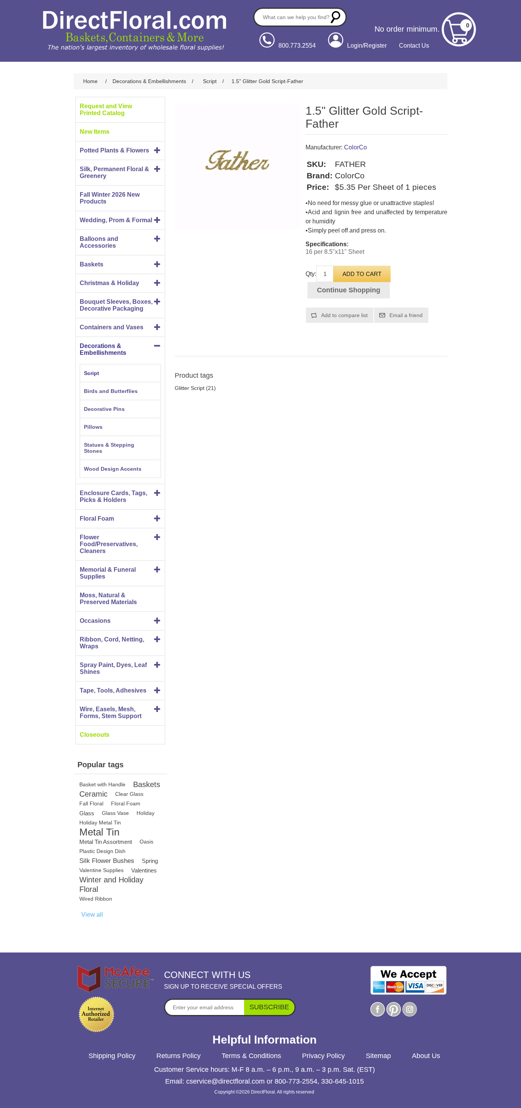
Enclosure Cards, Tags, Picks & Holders (113, 496)
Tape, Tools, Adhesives (113, 690)
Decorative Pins (104, 409)
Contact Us (414, 45)
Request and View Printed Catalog (106, 109)
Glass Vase (115, 813)
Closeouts (94, 734)
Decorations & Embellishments (103, 349)
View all (92, 914)
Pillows (93, 427)
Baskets (91, 264)
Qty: (311, 274)
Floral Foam (97, 518)
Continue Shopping (348, 290)
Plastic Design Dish (102, 851)
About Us (426, 1056)
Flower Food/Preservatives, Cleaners (109, 544)
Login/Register (367, 45)
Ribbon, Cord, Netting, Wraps (112, 642)
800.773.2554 (297, 45)
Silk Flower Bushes (106, 860)
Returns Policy (178, 1056)
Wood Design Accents (113, 469)
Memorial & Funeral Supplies (108, 573)
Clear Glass (129, 794)
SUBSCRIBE (269, 1007)
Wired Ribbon (95, 899)
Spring (150, 861)
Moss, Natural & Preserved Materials (108, 598)
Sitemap (378, 1056)
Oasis (146, 842)
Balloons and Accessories (99, 242)
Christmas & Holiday (109, 283)
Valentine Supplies (101, 870)
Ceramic (93, 794)
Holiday (145, 813)
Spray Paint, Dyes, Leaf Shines (113, 668)
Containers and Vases (111, 327)
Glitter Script (189, 388)
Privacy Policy (323, 1056)
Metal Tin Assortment (105, 842)
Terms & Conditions (251, 1056)
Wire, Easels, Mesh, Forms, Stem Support (111, 712)
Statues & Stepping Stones (109, 448)
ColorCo (355, 147)
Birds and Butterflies (111, 391)
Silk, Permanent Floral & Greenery (114, 172)
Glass (86, 813)
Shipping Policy (111, 1056)
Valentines (144, 870)
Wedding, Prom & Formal (116, 220)
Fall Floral (91, 803)
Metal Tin (99, 832)
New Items (94, 131)
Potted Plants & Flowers (114, 150)
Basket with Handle (102, 784)
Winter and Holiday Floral (111, 884)
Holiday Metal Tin (100, 822)
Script (91, 373)
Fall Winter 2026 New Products (110, 198)
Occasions (95, 620)
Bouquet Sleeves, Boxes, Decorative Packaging (116, 305)
